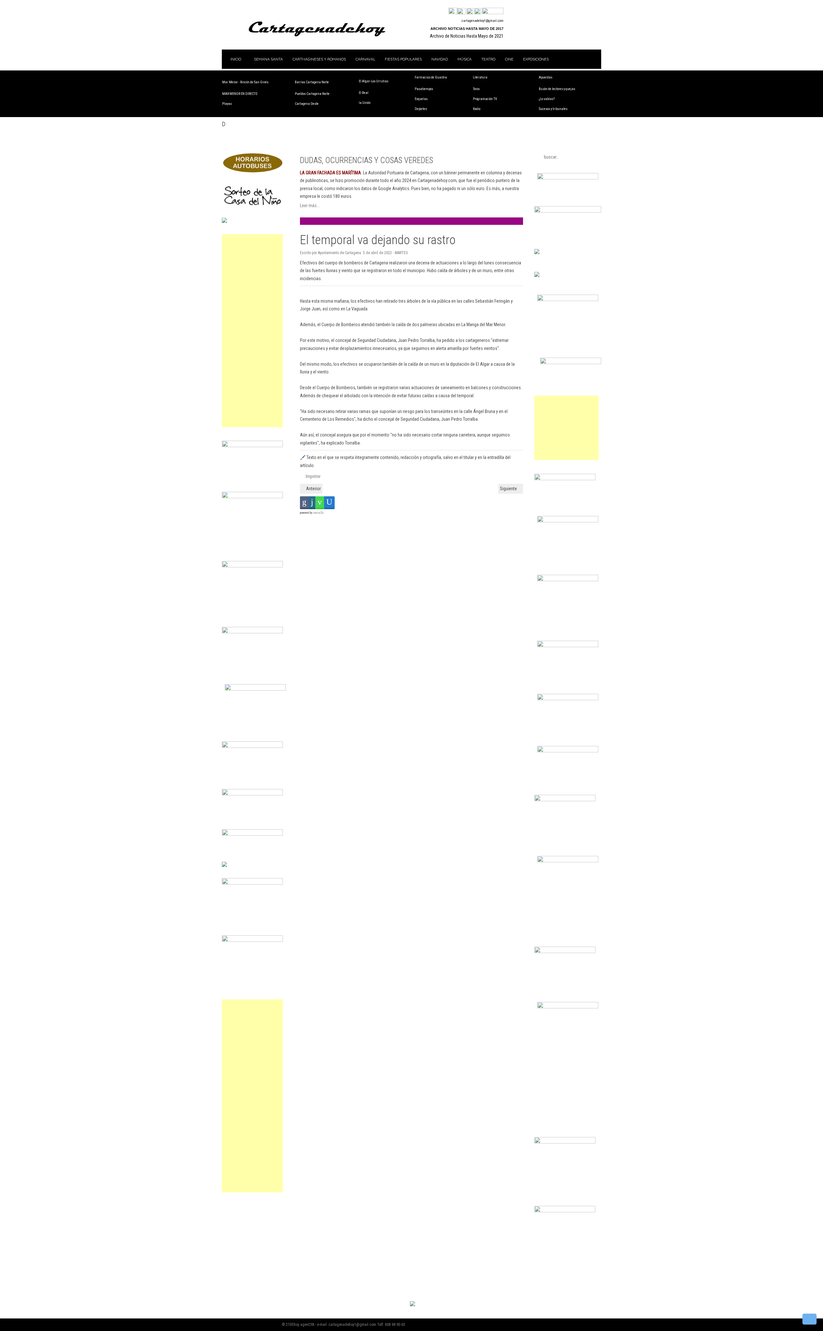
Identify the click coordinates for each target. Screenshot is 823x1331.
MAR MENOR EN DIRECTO (240, 94)
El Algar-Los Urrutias (373, 81)
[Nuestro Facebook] (452, 11)
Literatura (480, 77)
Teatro (488, 59)
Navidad (439, 59)
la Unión (365, 103)
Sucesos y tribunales (553, 109)
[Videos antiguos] (477, 11)
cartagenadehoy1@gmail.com (482, 21)
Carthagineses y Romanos (319, 59)
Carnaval (365, 59)
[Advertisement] (252, 330)
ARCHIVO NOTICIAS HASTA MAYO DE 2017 (466, 29)
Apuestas (545, 77)
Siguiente (509, 488)
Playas (227, 104)
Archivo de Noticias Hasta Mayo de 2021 (466, 36)
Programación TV (485, 99)
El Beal (363, 93)
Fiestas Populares (403, 59)
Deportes (421, 109)
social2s (318, 512)
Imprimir (313, 476)
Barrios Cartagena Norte (312, 82)
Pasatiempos (424, 89)
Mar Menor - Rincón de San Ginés (245, 82)
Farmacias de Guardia (431, 77)
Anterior (313, 488)
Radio (476, 109)
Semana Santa (268, 59)
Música (464, 59)
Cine (509, 59)
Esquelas (421, 99)
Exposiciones (536, 59)
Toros (476, 89)
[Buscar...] (492, 11)
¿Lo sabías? (547, 99)
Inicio (235, 59)
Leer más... (310, 205)
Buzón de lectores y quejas (557, 89)
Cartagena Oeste (307, 104)
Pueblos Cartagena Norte (312, 94)
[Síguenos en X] (461, 11)
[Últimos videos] (469, 11)
